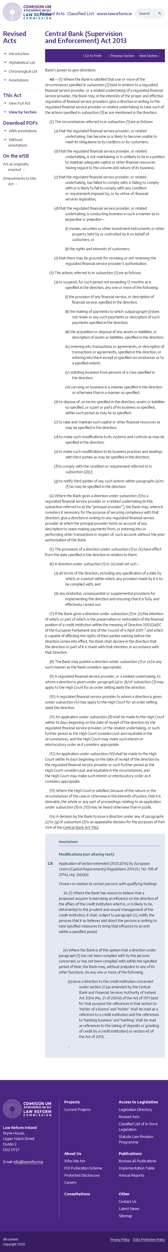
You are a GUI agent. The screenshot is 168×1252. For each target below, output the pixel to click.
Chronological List (22, 71)
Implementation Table (136, 1168)
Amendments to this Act (19, 181)
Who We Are (74, 1160)
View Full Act (19, 103)
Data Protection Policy (149, 1239)
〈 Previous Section (120, 56)
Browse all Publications (137, 1160)
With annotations (22, 130)
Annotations (18, 80)
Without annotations (17, 142)
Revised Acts (129, 1116)
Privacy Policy (120, 1239)
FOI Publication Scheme (83, 1168)
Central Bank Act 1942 (81, 827)
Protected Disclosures (82, 1175)
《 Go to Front (91, 56)
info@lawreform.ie (28, 1161)
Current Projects (77, 1109)
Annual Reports (131, 1175)
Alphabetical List (21, 62)
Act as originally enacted (16, 167)
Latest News (129, 1208)
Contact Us (127, 1201)
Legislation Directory (135, 1109)
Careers (70, 1182)
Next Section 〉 (150, 56)
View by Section (22, 112)
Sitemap (125, 1215)
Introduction (18, 53)
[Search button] (160, 13)
